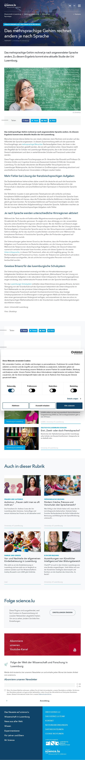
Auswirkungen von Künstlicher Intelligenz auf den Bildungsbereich (62, 560)
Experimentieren (12, 731)
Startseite (78, 14)
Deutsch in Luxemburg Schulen (54, 428)
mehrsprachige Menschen (32, 144)
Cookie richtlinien (54, 734)
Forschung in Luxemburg (32, 14)
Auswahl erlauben (42, 406)
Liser (6, 582)
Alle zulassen (69, 406)
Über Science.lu (52, 712)
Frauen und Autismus (13, 499)
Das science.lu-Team (55, 716)
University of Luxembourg (21, 41)
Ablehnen (15, 406)
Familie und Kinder (12, 555)
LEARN (43, 422)
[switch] (32, 390)
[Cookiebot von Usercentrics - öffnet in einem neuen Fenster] (72, 352)
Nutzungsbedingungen (56, 725)
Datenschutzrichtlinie (45, 694)
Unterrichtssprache (11, 252)
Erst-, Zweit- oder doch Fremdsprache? (60, 430)
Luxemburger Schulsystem (21, 284)
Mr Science (9, 740)
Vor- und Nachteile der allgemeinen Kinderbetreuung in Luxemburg (22, 560)
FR (74, 6)
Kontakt (49, 721)
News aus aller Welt (13, 721)
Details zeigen (72, 399)
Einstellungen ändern (62, 612)
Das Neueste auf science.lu (16, 712)
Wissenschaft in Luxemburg (12, 14)
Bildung (54, 499)
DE (70, 6)
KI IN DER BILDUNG (51, 555)
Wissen (7, 726)
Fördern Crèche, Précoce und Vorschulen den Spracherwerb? (60, 503)
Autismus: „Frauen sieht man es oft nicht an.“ (22, 503)
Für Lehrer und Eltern (14, 735)
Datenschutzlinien (54, 729)
